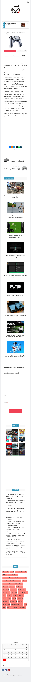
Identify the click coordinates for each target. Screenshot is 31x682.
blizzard (12, 571)
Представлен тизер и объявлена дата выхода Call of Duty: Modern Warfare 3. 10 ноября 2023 (15, 502)
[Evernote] (19, 147)
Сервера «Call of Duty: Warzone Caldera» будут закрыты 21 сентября (15, 523)
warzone (20, 601)
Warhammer (5, 601)
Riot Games (24, 592)
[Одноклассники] (12, 147)
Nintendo (11, 583)
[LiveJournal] (21, 147)
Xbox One (15, 607)
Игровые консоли (14, 32)
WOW (25, 604)
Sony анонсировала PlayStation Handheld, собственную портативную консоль (15, 529)
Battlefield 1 (5, 571)
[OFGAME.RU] (15, 6)
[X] (17, 147)
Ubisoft (14, 598)
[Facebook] (6, 670)
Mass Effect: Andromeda (15, 580)
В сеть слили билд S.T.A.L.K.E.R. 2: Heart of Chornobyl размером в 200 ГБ (15, 535)
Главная (7, 32)
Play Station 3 (22, 32)
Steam (4, 598)
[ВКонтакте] (10, 147)
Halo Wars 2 (14, 574)
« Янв (3, 665)
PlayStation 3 (19, 586)
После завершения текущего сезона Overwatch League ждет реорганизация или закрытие (14, 515)
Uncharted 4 (20, 598)
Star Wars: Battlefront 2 (18, 595)
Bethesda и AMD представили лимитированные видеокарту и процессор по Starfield (15, 509)
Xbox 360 (9, 607)
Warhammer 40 (13, 601)
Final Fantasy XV (22, 571)
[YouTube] (9, 670)
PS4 (16, 592)
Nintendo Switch (18, 583)
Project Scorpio (6, 592)
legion (25, 577)
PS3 (18, 151)
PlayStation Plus (21, 589)
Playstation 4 (6, 589)
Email (6, 402)
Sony (4, 595)
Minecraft (5, 583)
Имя (5, 395)
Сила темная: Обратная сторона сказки (6, 24)
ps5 (19, 592)
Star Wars (9, 595)
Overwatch (5, 586)
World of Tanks (6, 604)
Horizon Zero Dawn (18, 577)
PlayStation (12, 586)
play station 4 (13, 589)
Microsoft (25, 580)
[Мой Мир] (14, 147)
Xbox (4, 607)
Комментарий (8, 377)
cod (16, 571)
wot (21, 604)
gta (9, 574)
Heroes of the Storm (7, 577)
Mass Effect (5, 580)
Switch (9, 598)
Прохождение (22, 607)
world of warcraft (15, 604)
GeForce (5, 574)
